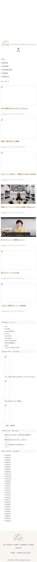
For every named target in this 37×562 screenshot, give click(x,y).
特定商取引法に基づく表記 (23, 552)
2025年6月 (8, 488)
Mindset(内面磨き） (10, 343)
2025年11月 (8, 476)
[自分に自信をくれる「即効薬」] (7, 398)
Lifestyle (7, 333)
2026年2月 (8, 469)
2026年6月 (8, 460)
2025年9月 (8, 481)
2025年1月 (8, 499)
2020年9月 (8, 502)
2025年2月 (8, 497)
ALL (6, 326)
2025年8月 (8, 483)
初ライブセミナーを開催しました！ (13, 240)
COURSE (31, 544)
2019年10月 (8, 520)
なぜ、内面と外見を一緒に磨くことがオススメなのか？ (20, 376)
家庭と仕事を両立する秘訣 (10, 141)
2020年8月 (8, 504)
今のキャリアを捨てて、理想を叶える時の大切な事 (18, 174)
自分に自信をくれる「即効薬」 (13, 401)
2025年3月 (8, 495)
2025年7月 (8, 485)
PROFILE (9, 544)
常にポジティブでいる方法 (10, 272)
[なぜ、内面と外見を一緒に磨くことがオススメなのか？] (7, 374)
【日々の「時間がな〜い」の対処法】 (14, 305)
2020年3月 (8, 513)
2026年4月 (8, 464)
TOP (4, 544)
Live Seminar (8, 335)
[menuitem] (3, 59)
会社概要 (12, 552)
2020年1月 (8, 518)
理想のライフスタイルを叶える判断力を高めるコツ (18, 207)
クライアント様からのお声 (12, 347)
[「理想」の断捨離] (7, 423)
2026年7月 (8, 457)
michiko (4, 114)
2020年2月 (8, 516)
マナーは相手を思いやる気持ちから (14, 444)
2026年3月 (8, 467)
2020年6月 (8, 506)
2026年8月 (8, 455)
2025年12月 (8, 474)
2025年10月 (8, 478)
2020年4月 (8, 511)
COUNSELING (24, 544)
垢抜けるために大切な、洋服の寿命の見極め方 (18, 434)
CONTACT (18, 547)
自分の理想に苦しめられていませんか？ (14, 108)
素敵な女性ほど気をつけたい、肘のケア (16, 439)
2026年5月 (8, 462)
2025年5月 (8, 490)
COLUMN (7, 328)
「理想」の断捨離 (10, 425)
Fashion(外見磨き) (10, 331)
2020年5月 (8, 509)
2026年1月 (8, 471)
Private (6, 345)
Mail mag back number (11, 340)
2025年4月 (8, 492)
